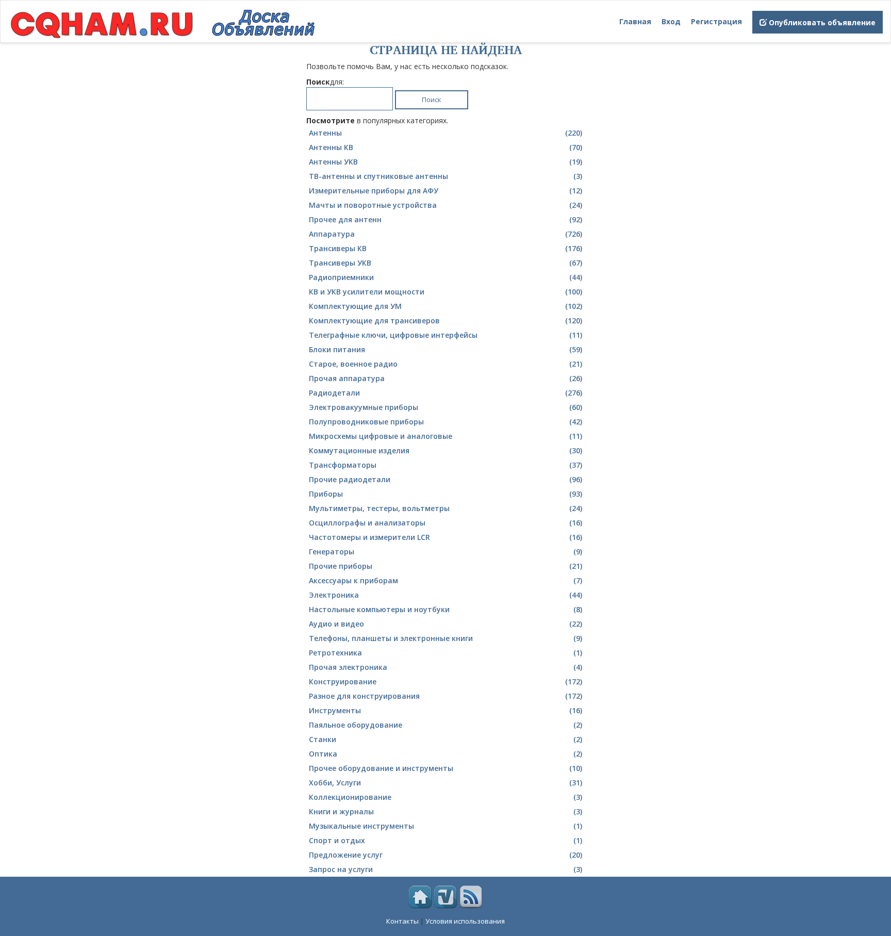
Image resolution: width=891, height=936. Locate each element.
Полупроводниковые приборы (445, 421)
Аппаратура (445, 234)
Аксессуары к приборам (445, 580)
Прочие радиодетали (445, 479)
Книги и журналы (445, 811)
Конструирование (445, 681)
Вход (671, 21)
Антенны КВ (445, 147)
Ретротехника (445, 653)
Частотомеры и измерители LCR (445, 537)
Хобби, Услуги (445, 782)
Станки (445, 739)
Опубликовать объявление (821, 22)
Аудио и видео (445, 624)
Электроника (445, 595)
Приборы (445, 494)
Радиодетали (445, 393)
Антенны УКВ (445, 162)
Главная (635, 21)
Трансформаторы (445, 465)
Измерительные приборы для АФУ (445, 190)
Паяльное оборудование (445, 725)
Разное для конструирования (445, 696)
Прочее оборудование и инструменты (445, 768)
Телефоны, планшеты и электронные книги (445, 638)
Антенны (445, 133)
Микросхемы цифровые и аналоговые (445, 436)
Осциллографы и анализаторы (445, 523)
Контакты (402, 921)
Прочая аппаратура (445, 378)
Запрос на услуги (445, 869)
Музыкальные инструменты (445, 826)
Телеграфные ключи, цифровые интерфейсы (445, 335)
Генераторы (445, 551)
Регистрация (716, 21)
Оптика (445, 754)
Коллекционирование (445, 797)
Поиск (431, 99)
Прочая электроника (445, 667)
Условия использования (465, 921)
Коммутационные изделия (445, 450)
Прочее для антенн (445, 219)
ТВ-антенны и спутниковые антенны (445, 176)
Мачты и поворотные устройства (445, 205)
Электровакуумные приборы (445, 407)
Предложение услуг (445, 855)
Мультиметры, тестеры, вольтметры (445, 508)
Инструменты (445, 710)
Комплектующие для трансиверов (445, 320)
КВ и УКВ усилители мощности (445, 292)
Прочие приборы (445, 566)
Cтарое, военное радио (445, 364)
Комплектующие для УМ (445, 306)
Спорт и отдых (445, 840)
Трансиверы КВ (445, 248)
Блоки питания (445, 349)
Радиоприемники (445, 277)
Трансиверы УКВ (445, 263)
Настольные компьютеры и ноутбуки (445, 609)
